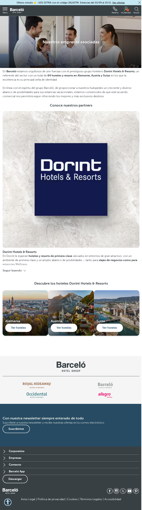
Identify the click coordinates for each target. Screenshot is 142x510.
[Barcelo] (105, 385)
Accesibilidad (112, 499)
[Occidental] (36, 395)
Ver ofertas (118, 2)
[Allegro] (105, 395)
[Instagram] (116, 491)
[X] (123, 491)
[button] (139, 2)
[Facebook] (110, 491)
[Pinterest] (136, 491)
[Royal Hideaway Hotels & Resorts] (37, 385)
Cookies (72, 499)
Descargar (15, 479)
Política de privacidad (51, 499)
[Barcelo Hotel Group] (10, 491)
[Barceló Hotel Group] (17, 10)
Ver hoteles (18, 327)
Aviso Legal (28, 499)
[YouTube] (129, 491)
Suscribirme (16, 428)
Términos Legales (91, 499)
